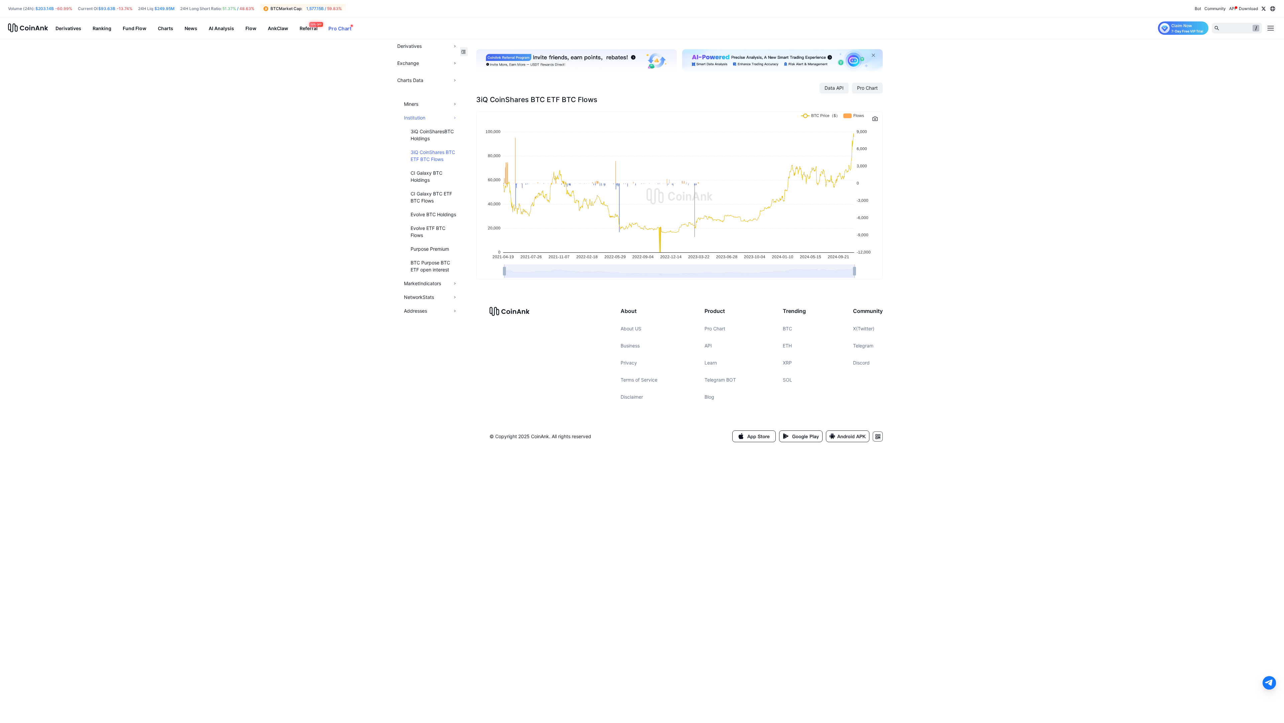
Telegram (863, 345)
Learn (711, 363)
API (708, 345)
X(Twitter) (863, 328)
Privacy (629, 363)
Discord (861, 363)
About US (631, 328)
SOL (787, 380)
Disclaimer (632, 397)
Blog (709, 397)
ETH (787, 345)
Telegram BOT (720, 380)
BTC (787, 328)
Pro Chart (715, 328)
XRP (787, 363)
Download (1248, 8)
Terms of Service (639, 380)
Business (630, 345)
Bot (1198, 8)
